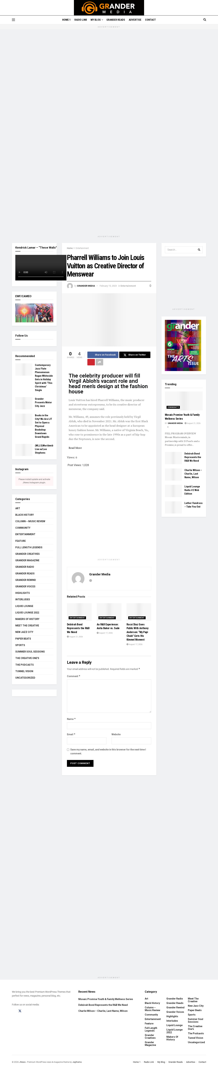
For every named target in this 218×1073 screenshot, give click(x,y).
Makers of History (27, 619)
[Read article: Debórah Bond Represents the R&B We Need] (79, 612)
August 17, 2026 (106, 633)
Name (71, 719)
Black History (24, 514)
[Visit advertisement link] (109, 134)
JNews (22, 1062)
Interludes (22, 599)
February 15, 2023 (108, 286)
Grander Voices (25, 586)
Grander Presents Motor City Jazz (43, 402)
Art (17, 508)
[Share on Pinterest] (91, 362)
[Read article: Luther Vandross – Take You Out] (173, 507)
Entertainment (82, 248)
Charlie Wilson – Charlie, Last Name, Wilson (193, 474)
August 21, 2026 (76, 637)
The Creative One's (27, 658)
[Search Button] (204, 20)
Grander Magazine (27, 560)
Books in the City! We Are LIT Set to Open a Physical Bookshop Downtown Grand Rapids (43, 426)
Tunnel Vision (24, 671)
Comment (73, 676)
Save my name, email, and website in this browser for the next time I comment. (108, 751)
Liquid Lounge (24, 606)
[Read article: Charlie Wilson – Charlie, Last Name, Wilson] (173, 474)
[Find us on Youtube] (32, 1011)
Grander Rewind (25, 580)
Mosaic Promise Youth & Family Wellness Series (105, 999)
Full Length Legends (28, 547)
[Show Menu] (13, 20)
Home (70, 248)
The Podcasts (24, 664)
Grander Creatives (27, 554)
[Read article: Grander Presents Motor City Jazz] (23, 403)
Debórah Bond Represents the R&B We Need (78, 628)
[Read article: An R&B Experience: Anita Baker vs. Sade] (109, 612)
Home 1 (66, 19)
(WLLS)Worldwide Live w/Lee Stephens (44, 449)
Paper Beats (23, 638)
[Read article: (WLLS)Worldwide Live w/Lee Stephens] (23, 450)
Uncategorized (25, 677)
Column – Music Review (30, 521)
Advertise (135, 19)
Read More (75, 448)
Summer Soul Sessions (30, 651)
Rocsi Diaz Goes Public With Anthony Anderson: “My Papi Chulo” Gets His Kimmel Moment (138, 632)
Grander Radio (24, 567)
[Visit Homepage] (109, 7)
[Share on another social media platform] (99, 362)
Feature (20, 541)
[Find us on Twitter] (19, 1011)
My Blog (96, 19)
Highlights (22, 593)
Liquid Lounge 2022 (27, 612)
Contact (150, 19)
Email (71, 734)
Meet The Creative (27, 625)
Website (116, 734)
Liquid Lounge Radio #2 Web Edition (192, 490)
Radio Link (80, 19)
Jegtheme (77, 1062)
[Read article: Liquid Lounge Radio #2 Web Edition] (173, 491)
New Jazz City (24, 632)
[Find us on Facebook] (13, 1011)
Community (22, 527)
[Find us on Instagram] (26, 1011)
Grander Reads (115, 19)
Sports (20, 645)
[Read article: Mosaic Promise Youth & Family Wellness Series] (184, 401)
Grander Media (86, 286)
